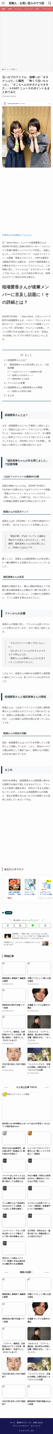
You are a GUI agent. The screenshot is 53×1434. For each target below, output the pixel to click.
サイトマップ (35, 1426)
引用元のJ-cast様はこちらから (17, 235)
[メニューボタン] (3, 3)
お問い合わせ (38, 1422)
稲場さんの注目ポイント (22, 375)
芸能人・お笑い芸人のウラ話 (26, 3)
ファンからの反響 (16, 383)
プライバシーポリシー (21, 1426)
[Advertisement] (26, 40)
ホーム (12, 1422)
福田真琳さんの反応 (20, 379)
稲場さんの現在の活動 (21, 391)
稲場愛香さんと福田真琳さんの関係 (24, 387)
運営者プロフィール (24, 1422)
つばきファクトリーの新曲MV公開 (27, 372)
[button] (8, 925)
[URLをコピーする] (45, 925)
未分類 (8, 913)
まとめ (10, 395)
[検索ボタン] (49, 3)
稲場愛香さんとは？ (17, 360)
